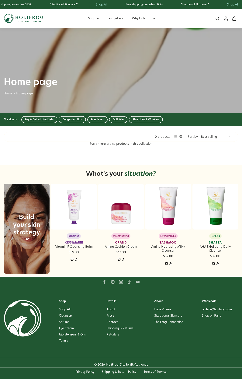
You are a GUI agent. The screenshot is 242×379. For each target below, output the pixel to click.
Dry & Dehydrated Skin (39, 119)
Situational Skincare (168, 316)
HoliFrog (112, 365)
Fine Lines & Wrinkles (146, 119)
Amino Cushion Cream (121, 244)
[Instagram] (121, 282)
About (111, 309)
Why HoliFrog (141, 18)
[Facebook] (104, 282)
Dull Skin (118, 119)
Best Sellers (115, 18)
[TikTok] (129, 282)
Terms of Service (155, 372)
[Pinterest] (113, 282)
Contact (112, 322)
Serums (64, 322)
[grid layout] (180, 136)
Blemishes (97, 119)
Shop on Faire (211, 316)
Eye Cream (66, 328)
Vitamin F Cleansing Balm (74, 244)
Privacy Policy (84, 372)
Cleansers (66, 316)
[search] (217, 18)
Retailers (113, 334)
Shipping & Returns (120, 328)
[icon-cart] (234, 18)
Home (8, 93)
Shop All (65, 309)
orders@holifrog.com (217, 309)
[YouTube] (137, 282)
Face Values (162, 309)
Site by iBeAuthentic (134, 365)
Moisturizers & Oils (72, 334)
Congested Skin (72, 119)
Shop (91, 18)
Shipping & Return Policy (119, 372)
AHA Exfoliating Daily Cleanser (215, 246)
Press (110, 316)
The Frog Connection (168, 322)
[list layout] (175, 136)
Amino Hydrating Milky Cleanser (168, 246)
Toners (63, 341)
